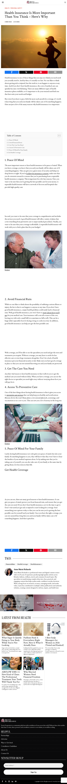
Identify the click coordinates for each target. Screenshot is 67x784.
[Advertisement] (33, 120)
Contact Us (5, 753)
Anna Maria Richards (22, 569)
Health (7, 8)
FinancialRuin (10, 564)
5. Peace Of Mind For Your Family (17, 150)
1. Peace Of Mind (13, 140)
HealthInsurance (36, 564)
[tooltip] (12, 72)
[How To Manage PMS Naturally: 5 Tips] (50, 603)
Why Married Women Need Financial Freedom (31, 674)
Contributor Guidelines (9, 746)
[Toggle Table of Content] (58, 135)
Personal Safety (16, 8)
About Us (4, 750)
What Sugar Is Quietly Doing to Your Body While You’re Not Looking (12, 641)
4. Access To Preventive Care (16, 147)
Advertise (4, 739)
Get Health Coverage (14, 152)
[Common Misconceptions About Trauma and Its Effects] (16, 603)
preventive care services (15, 395)
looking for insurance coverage (37, 173)
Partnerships (5, 735)
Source (7, 270)
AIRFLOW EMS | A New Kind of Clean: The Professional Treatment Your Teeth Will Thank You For (12, 677)
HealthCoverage (23, 564)
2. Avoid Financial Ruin (15, 142)
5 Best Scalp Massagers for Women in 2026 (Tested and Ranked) (54, 641)
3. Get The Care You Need (15, 145)
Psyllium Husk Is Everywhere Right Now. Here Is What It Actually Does (33, 641)
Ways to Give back (7, 743)
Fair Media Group (61, 781)
